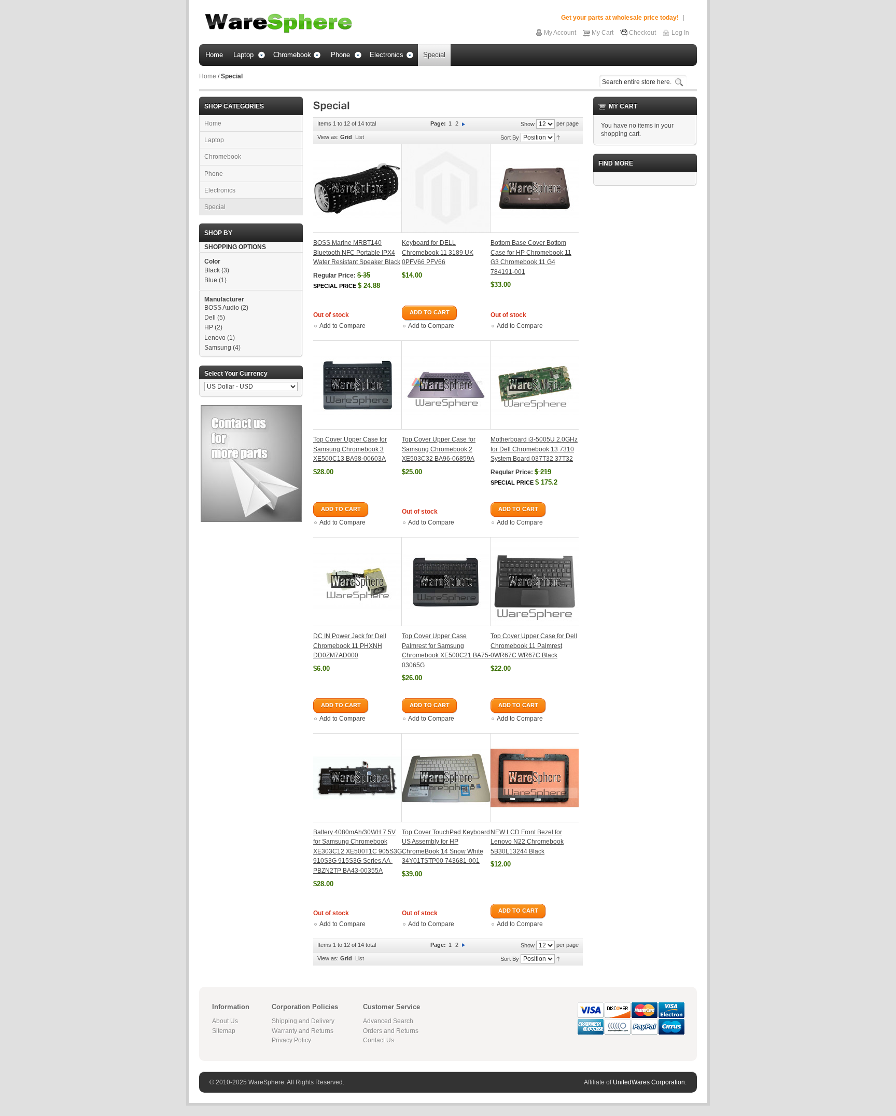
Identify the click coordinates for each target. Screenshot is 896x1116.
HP (208, 327)
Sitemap (223, 1031)
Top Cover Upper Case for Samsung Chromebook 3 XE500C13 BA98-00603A (350, 449)
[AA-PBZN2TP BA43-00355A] (357, 777)
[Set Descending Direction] (558, 137)
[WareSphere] (278, 23)
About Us (225, 1021)
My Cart (602, 32)
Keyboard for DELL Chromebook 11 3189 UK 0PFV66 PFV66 (437, 252)
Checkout (642, 32)
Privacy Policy (291, 1040)
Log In (680, 32)
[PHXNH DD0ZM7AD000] (357, 581)
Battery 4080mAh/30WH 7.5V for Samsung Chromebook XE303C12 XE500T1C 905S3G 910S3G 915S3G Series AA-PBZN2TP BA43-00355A (357, 851)
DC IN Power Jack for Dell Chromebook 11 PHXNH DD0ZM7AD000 (349, 645)
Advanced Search (388, 1021)
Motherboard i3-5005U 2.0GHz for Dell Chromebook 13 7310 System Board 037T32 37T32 (534, 449)
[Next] (463, 123)
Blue (210, 280)
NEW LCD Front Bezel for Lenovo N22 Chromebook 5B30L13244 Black (527, 842)
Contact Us (378, 1040)
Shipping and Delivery (303, 1021)
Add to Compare (342, 325)
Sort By (509, 137)
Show (528, 124)
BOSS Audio (221, 307)
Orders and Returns (390, 1031)
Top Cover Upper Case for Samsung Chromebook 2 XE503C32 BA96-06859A (438, 449)
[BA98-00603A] (357, 385)
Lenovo (215, 337)
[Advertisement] (645, 349)
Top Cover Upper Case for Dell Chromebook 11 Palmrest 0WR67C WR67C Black (534, 645)
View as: (328, 137)
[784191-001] (535, 188)
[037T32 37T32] (535, 385)
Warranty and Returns (302, 1031)
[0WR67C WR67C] (535, 581)
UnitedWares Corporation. (650, 1082)
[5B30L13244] (535, 777)
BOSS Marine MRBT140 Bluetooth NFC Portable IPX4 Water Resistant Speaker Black (356, 252)
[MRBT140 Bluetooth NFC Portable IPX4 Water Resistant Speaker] (357, 188)
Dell (210, 317)
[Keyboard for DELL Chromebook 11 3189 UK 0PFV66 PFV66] (446, 188)
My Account (560, 32)
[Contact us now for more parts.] (251, 409)
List (359, 137)
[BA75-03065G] (446, 581)
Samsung (217, 347)
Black (212, 270)
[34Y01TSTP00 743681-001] (446, 777)
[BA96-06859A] (446, 385)
